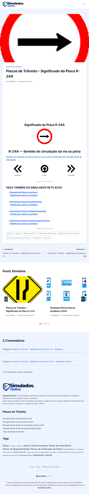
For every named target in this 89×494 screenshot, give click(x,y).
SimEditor (12, 81)
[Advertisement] (44, 102)
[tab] (40, 323)
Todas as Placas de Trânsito (13, 432)
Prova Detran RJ (79, 449)
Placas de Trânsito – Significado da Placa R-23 (22, 253)
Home (32, 467)
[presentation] (22, 289)
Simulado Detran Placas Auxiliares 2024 (18, 422)
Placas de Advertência (47, 233)
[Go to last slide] (6, 299)
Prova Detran (68, 449)
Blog (38, 467)
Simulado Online (25, 455)
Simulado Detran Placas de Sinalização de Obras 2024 (23, 425)
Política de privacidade (50, 467)
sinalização (37, 238)
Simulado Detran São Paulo (10, 455)
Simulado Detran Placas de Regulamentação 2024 (22, 428)
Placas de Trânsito (14, 67)
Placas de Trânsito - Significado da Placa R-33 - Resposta (37, 349)
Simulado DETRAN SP (77, 452)
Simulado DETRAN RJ (64, 452)
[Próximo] (83, 299)
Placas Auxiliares (30, 233)
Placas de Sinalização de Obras (18, 238)
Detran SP (20, 446)
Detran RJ (13, 446)
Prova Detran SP (7, 452)
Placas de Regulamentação (69, 233)
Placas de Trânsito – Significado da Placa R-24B (67, 253)
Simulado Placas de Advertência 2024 (17, 419)
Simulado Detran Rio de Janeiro (48, 452)
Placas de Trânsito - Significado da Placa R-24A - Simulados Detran (41, 361)
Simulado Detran (19, 452)
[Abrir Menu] (84, 4)
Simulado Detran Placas (32, 452)
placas (18, 233)
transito (47, 238)
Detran (10, 233)
